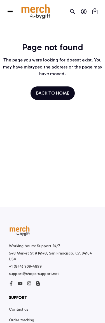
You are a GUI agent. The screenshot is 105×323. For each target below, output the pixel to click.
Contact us (18, 309)
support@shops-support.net (34, 273)
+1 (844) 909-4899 (25, 266)
